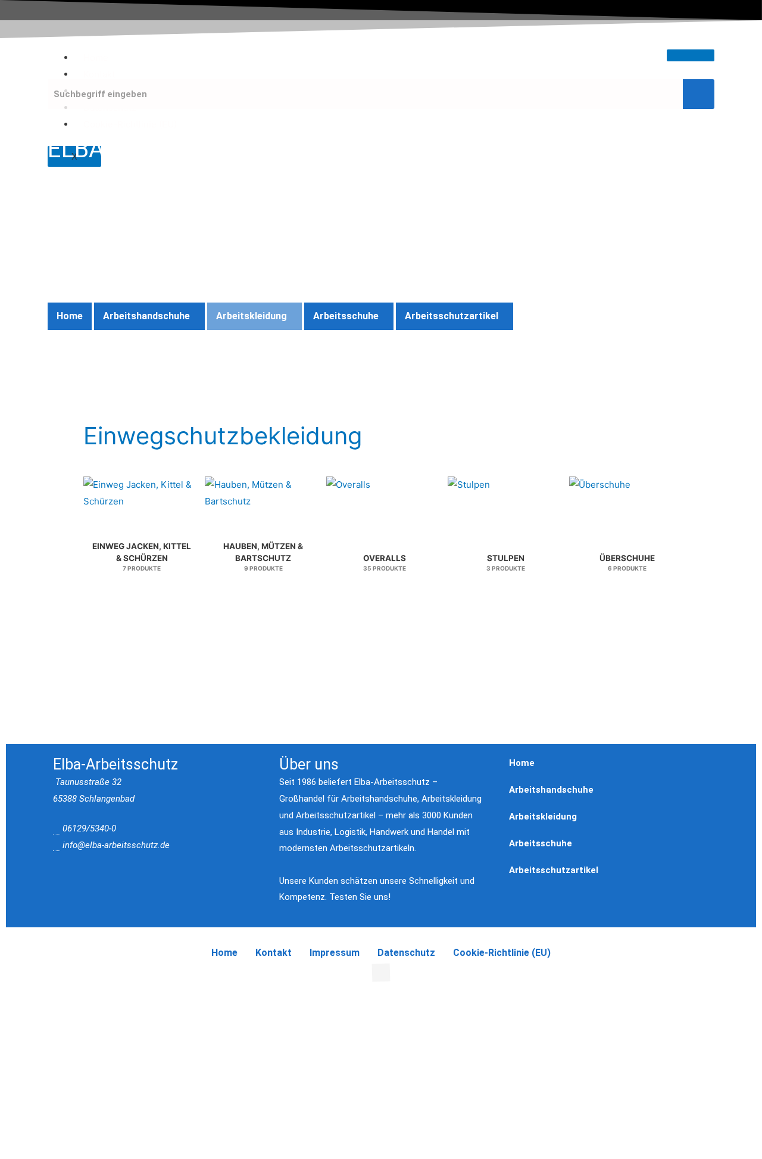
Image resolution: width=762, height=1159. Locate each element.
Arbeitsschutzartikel (451, 316)
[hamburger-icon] (690, 55)
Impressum (335, 952)
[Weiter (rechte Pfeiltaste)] (74, 1018)
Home (95, 57)
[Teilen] (124, 1001)
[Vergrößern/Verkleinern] (24, 1001)
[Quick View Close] (3, 980)
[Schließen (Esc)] (174, 1001)
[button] (149, 316)
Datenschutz (406, 952)
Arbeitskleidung (251, 316)
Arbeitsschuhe (346, 316)
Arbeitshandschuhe (146, 316)
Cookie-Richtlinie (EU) (130, 124)
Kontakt (99, 74)
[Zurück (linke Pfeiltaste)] (24, 1018)
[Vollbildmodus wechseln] (74, 1001)
